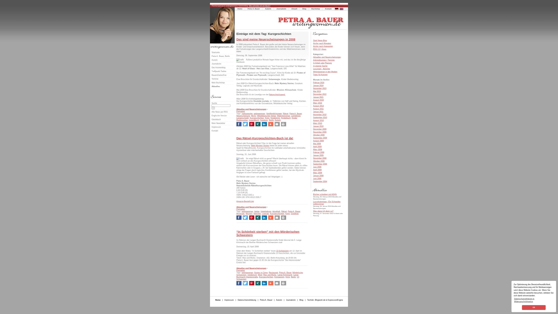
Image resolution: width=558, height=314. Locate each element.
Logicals (265, 214)
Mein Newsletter (218, 123)
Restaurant (273, 273)
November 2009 (319, 132)
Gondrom (264, 120)
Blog (304, 9)
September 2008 (320, 164)
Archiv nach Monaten (322, 43)
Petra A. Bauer (254, 9)
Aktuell (294, 9)
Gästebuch (216, 119)
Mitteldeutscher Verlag (266, 116)
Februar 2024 (318, 83)
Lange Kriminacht (285, 275)
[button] (239, 124)
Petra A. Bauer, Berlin (221, 56)
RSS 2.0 (316, 49)
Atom (324, 49)
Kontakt (328, 9)
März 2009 (317, 149)
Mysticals (240, 214)
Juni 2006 (317, 178)
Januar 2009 (318, 155)
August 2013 (318, 106)
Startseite (216, 52)
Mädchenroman (283, 116)
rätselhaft (276, 211)
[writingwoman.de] (291, 29)
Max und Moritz (269, 275)
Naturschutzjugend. (277, 94)
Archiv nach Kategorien (323, 46)
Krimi (267, 118)
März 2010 (317, 123)
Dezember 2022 (319, 94)
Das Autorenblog (218, 67)
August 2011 (318, 109)
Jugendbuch (254, 120)
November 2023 (319, 88)
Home (239, 9)
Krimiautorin (279, 277)
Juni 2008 (317, 167)
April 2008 (317, 170)
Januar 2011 (318, 112)
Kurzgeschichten (257, 118)
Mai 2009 (317, 144)
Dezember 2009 (319, 129)
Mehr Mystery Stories (260, 145)
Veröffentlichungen (274, 114)
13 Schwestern (282, 251)
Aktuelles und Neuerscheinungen (251, 109)
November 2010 (319, 115)
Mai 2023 (317, 91)
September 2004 (320, 181)
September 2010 (320, 117)
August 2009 (318, 141)
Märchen (257, 214)
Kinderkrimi (275, 118)
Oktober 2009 (318, 135)
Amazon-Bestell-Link (245, 201)
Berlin (271, 120)
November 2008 (319, 158)
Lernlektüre (296, 116)
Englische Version (219, 116)
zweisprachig (247, 114)
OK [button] (534, 307)
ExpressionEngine (335, 300)
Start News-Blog (320, 40)
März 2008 (317, 173)
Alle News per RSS (220, 112)
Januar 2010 (318, 126)
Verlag (256, 211)
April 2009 (317, 147)
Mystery (249, 214)
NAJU (253, 116)
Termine (215, 79)
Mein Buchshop (218, 83)
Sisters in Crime (261, 273)
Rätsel (285, 114)
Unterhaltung (266, 211)
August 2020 (318, 100)
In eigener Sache (320, 66)
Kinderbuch (286, 118)
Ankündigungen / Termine (324, 60)
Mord (260, 275)
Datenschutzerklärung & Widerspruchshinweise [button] (524, 300)
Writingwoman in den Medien (325, 72)
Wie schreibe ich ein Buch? (259, 6)
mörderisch (252, 275)
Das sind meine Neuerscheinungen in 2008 (265, 39)
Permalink (240, 111)
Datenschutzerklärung (247, 300)
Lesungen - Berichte (321, 69)
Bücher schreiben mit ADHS (325, 194)
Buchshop (315, 9)
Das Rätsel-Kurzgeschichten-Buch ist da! (264, 138)
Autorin (268, 9)
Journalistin (281, 9)
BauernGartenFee (219, 75)
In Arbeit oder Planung (322, 63)
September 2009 (320, 138)
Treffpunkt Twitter (219, 71)
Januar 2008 (318, 176)
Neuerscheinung (243, 116)
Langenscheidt (242, 118)
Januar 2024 (318, 85)
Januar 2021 (318, 97)
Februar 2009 (318, 152)
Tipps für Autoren (320, 75)
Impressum (216, 127)
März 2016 (317, 103)
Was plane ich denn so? (323, 211)
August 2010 (318, 120)
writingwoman (259, 114)
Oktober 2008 (318, 161)
